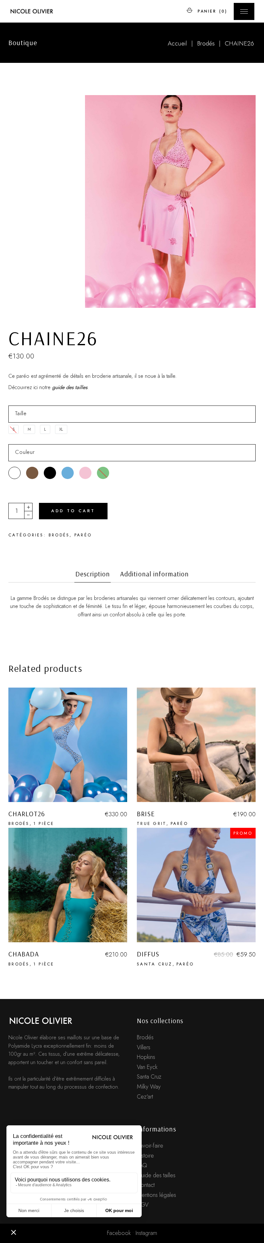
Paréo (83, 535)
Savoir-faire (150, 1145)
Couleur (25, 452)
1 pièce (43, 823)
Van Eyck (147, 1067)
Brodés (59, 535)
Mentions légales (156, 1195)
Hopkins (146, 1057)
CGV (142, 1204)
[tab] (92, 576)
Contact (146, 1185)
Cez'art (145, 1096)
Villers (143, 1047)
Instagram (146, 1233)
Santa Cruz (155, 964)
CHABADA (23, 954)
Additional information (154, 574)
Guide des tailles (156, 1175)
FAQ (142, 1165)
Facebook (119, 1233)
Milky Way (149, 1086)
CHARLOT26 (26, 813)
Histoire (145, 1155)
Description (92, 574)
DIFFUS (148, 954)
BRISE (146, 813)
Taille (21, 413)
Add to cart (73, 511)
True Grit (151, 823)
